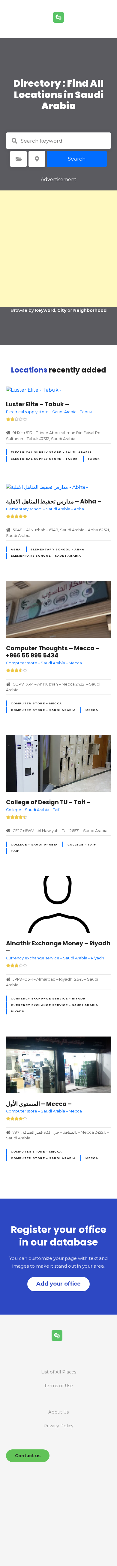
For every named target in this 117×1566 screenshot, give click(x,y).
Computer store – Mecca (36, 703)
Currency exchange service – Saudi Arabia (54, 1005)
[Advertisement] (58, 248)
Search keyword (14, 140)
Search (77, 159)
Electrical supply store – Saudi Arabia (51, 452)
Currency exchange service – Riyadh (48, 998)
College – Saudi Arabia (34, 844)
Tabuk (94, 458)
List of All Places (58, 1372)
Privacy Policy (59, 1425)
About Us (58, 1412)
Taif (15, 850)
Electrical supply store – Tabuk (44, 458)
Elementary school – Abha (57, 549)
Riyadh (18, 1011)
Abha (16, 549)
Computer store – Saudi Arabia (43, 710)
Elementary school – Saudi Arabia (46, 555)
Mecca (92, 710)
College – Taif (82, 844)
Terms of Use (58, 1385)
